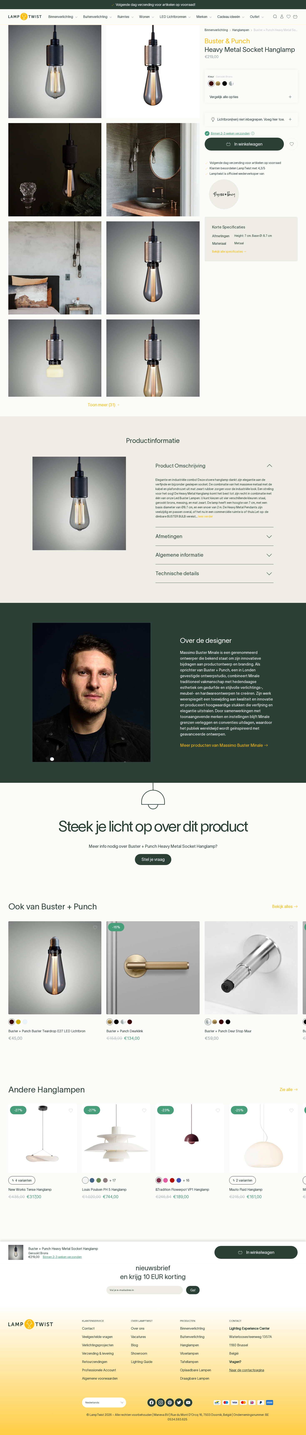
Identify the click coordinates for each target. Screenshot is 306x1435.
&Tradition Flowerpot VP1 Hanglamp (182, 1189)
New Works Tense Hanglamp (30, 1189)
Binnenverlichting (60, 17)
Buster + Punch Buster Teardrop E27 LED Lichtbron (46, 1031)
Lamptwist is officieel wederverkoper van (236, 173)
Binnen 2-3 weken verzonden (62, 1257)
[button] (54, 71)
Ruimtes (123, 17)
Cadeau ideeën (228, 17)
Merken (201, 17)
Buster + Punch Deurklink (124, 1031)
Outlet (254, 17)
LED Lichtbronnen (173, 17)
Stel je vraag (153, 859)
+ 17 (112, 1180)
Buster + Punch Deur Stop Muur (228, 1031)
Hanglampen (240, 30)
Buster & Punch (227, 41)
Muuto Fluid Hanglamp (245, 1189)
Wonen (144, 17)
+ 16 (186, 1180)
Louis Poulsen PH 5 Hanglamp (104, 1189)
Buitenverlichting (95, 17)
